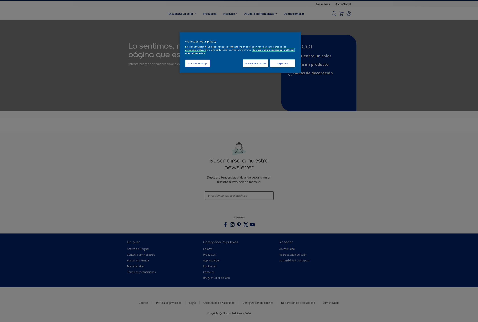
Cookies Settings (197, 63)
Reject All (282, 63)
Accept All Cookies (255, 63)
